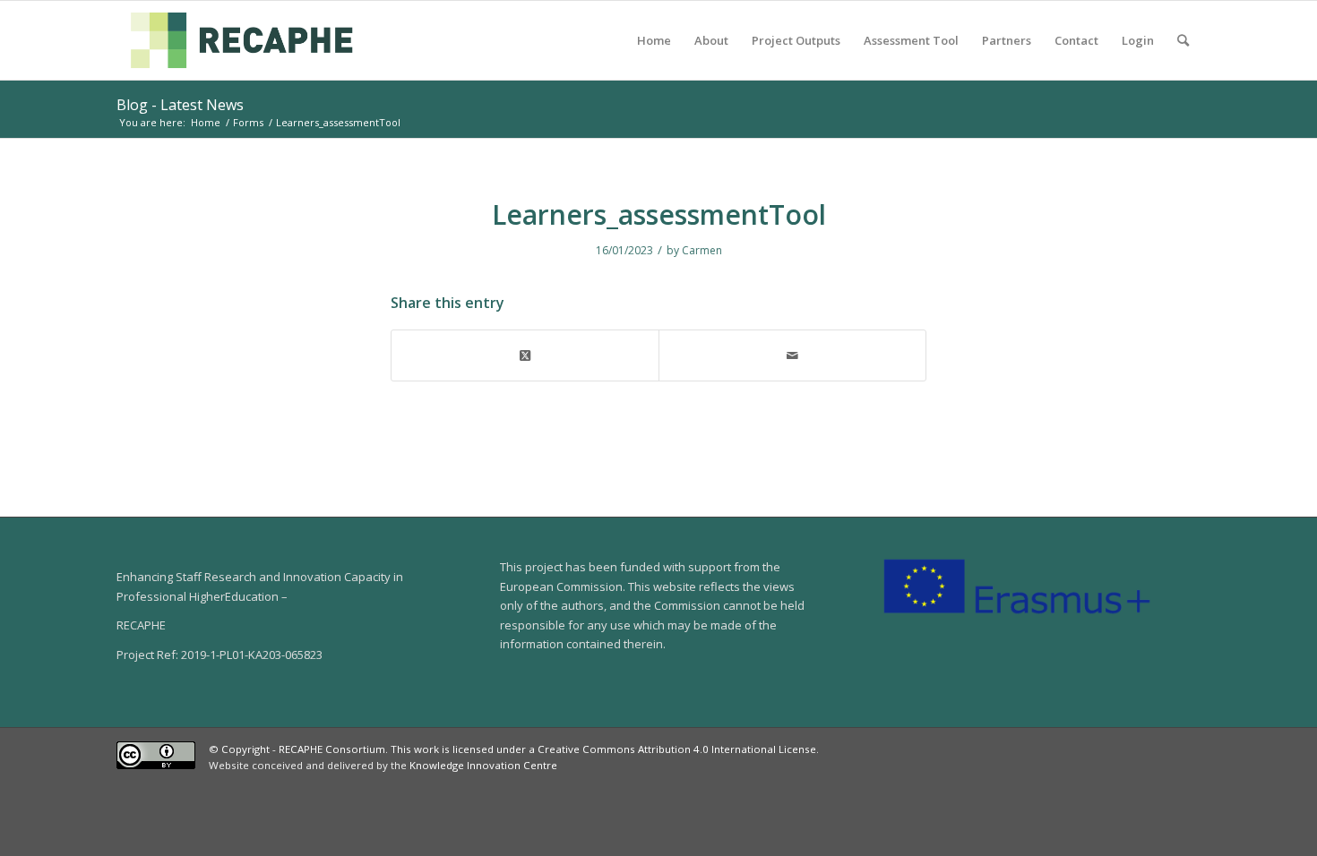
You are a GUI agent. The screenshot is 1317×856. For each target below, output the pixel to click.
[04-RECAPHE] (241, 40)
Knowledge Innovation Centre (483, 765)
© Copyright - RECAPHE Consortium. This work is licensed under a (373, 749)
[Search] (1183, 40)
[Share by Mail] (792, 355)
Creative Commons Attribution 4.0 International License (677, 749)
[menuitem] (654, 40)
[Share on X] (525, 355)
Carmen (702, 250)
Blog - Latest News (180, 105)
